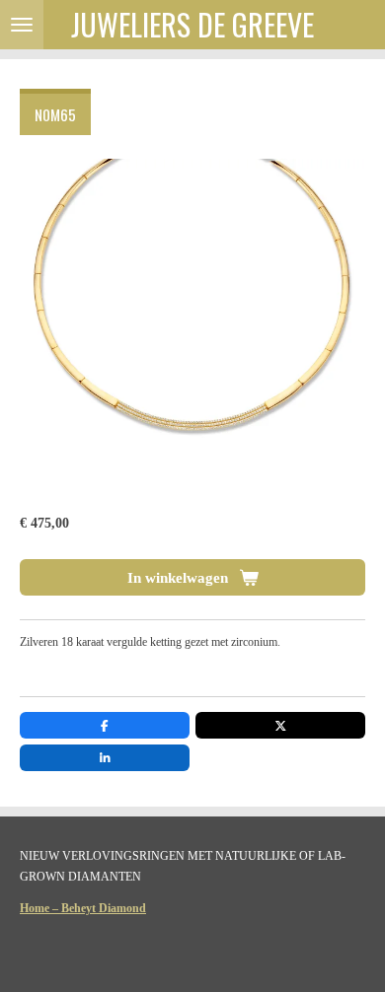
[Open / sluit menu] (21, 24)
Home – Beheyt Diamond (83, 908)
